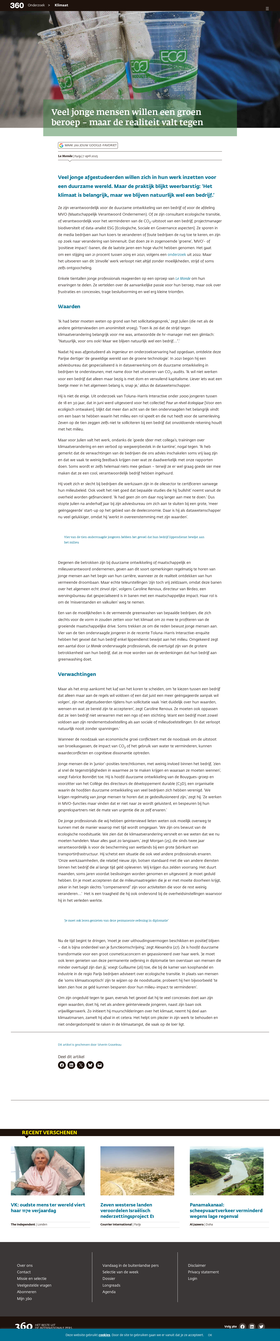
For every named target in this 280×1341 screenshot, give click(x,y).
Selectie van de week (120, 1272)
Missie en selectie (32, 1279)
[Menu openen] (267, 8)
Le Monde (65, 156)
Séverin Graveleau (109, 1044)
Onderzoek (36, 5)
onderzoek (177, 255)
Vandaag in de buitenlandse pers (130, 1266)
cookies (104, 1335)
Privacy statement (203, 1272)
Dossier (108, 1279)
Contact (24, 1272)
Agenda (109, 1292)
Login (192, 1279)
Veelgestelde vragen (34, 1285)
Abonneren (26, 1292)
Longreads (111, 1285)
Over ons (25, 1266)
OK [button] (210, 1335)
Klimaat (61, 5)
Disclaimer (197, 1266)
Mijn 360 (24, 1299)
